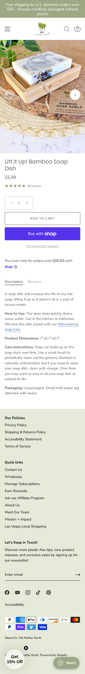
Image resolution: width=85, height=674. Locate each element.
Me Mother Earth (27, 655)
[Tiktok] (38, 592)
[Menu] (7, 29)
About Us (12, 505)
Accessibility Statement (23, 439)
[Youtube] (17, 592)
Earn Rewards (16, 491)
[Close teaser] (26, 648)
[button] (10, 95)
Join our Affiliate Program (24, 498)
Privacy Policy (16, 425)
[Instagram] (28, 592)
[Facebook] (7, 592)
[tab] (16, 281)
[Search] (67, 30)
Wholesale (13, 476)
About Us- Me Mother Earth (23, 638)
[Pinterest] (48, 592)
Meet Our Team (17, 512)
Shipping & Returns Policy (25, 432)
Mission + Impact (18, 519)
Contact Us (13, 469)
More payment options (42, 246)
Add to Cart (42, 218)
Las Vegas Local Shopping (25, 526)
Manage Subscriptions (22, 483)
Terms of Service (18, 446)
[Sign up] (78, 574)
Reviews (34, 281)
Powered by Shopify (53, 655)
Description (14, 281)
